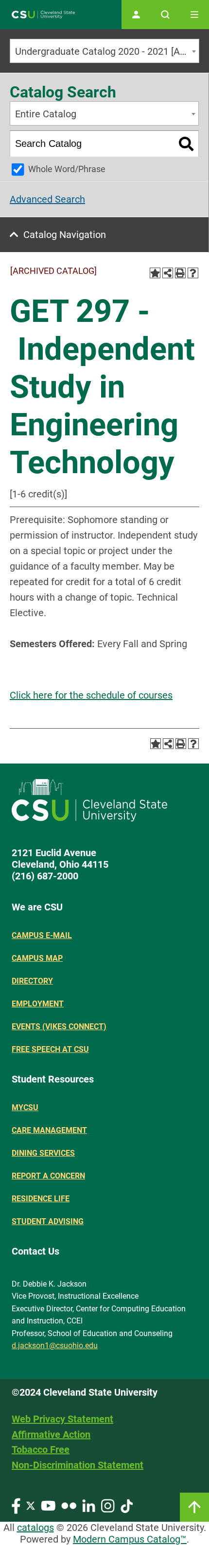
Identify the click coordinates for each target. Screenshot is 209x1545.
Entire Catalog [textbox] (45, 114)
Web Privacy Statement (62, 1419)
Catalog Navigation (64, 234)
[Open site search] (165, 14)
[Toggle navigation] (194, 14)
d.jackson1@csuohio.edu (55, 1345)
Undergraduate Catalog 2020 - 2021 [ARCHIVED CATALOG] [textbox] (107, 51)
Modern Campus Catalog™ (130, 1539)
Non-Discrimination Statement (77, 1465)
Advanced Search (47, 199)
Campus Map (37, 958)
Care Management (49, 1130)
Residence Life (41, 1198)
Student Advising (48, 1221)
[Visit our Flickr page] (68, 1505)
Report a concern (48, 1175)
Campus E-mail (42, 935)
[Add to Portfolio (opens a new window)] (155, 273)
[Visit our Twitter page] (30, 1505)
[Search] (186, 143)
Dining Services (43, 1153)
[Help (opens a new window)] (193, 273)
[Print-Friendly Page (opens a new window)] (180, 273)
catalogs (35, 1527)
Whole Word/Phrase (66, 169)
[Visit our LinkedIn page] (88, 1505)
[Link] (194, 1507)
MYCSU (25, 1107)
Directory (32, 981)
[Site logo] (43, 15)
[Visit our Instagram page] (108, 1505)
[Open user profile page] (136, 14)
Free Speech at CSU (50, 1049)
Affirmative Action (51, 1434)
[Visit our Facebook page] (16, 1505)
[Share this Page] (167, 273)
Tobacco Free (41, 1449)
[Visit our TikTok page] (127, 1505)
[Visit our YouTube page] (48, 1505)
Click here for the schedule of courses (91, 695)
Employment (38, 1003)
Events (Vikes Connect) (59, 1026)
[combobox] (104, 51)
